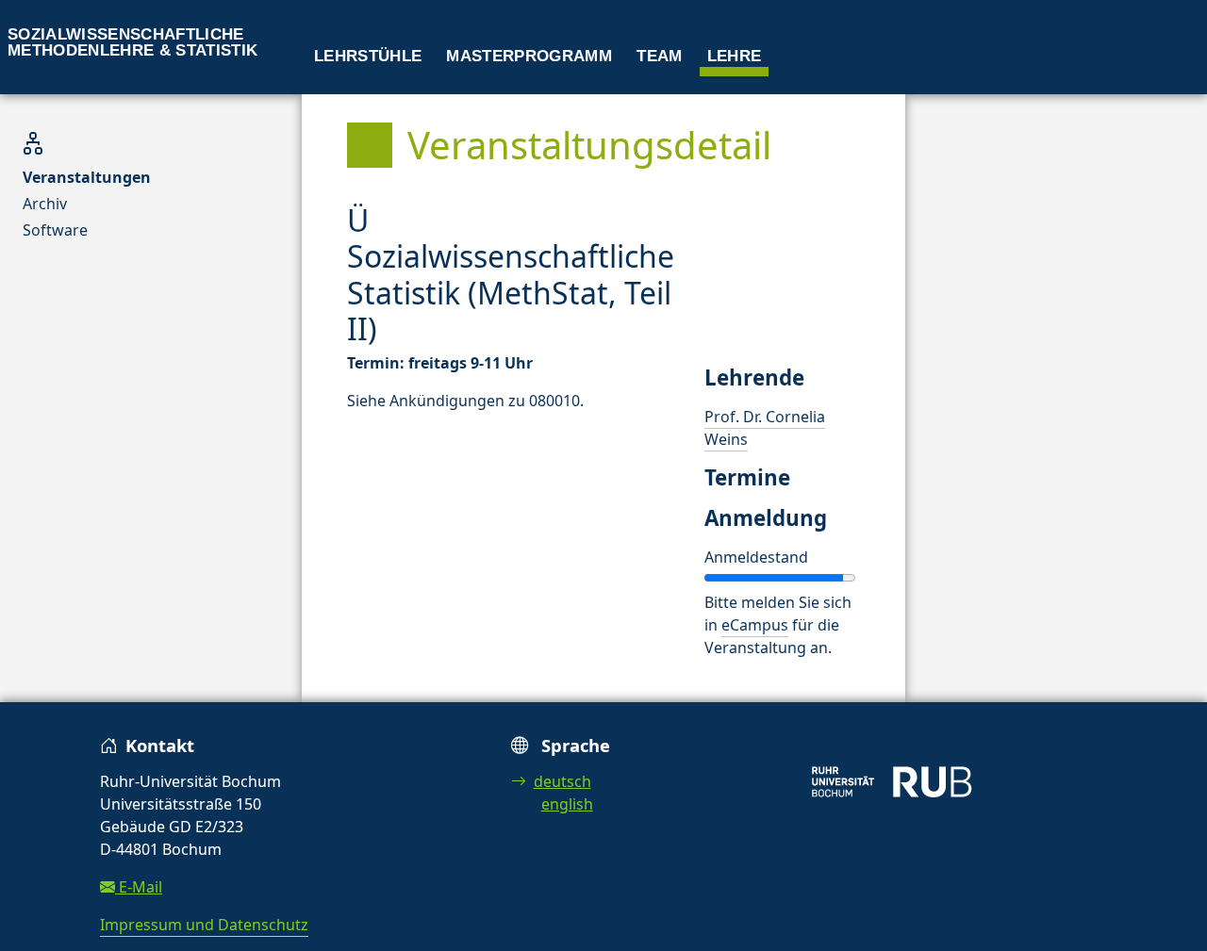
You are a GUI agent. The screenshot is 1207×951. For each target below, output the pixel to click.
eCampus (754, 625)
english (567, 804)
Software (55, 230)
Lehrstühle (368, 56)
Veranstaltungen (87, 177)
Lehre (734, 56)
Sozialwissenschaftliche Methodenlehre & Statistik (133, 42)
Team (659, 56)
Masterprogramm (529, 56)
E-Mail (138, 887)
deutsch (562, 781)
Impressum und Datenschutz (204, 924)
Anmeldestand (756, 557)
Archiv (45, 203)
